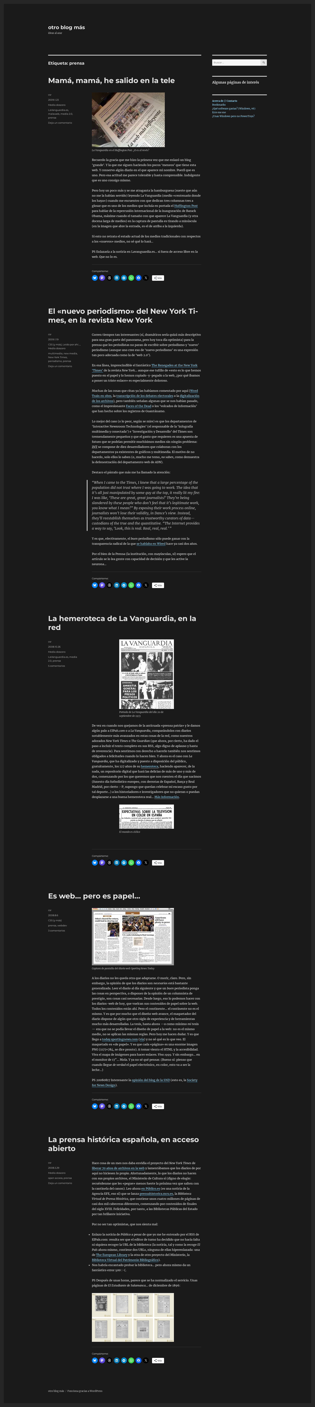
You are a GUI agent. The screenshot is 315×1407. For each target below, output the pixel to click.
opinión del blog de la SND (151, 1080)
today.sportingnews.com (120, 1039)
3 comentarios (56, 930)
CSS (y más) (55, 344)
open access (55, 1178)
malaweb (53, 113)
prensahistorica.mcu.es (156, 1193)
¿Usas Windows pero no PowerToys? (233, 116)
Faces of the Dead (138, 406)
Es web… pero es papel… (94, 895)
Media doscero (56, 104)
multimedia (55, 353)
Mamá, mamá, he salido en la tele (111, 80)
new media (70, 353)
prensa (52, 117)
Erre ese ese (219, 112)
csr (49, 94)
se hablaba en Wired (151, 543)
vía (142, 1039)
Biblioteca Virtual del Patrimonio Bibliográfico (125, 1260)
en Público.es (150, 1188)
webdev (62, 925)
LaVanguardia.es (58, 110)
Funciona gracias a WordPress (84, 1391)
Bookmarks (219, 104)
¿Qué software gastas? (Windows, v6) (233, 108)
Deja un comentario (60, 122)
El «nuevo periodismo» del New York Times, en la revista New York (123, 315)
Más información (166, 797)
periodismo (55, 361)
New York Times (57, 357)
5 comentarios (56, 665)
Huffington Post (186, 206)
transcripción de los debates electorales (144, 396)
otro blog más (66, 27)
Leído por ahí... (71, 344)
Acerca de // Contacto (224, 101)
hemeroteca (149, 766)
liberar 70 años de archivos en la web (118, 1168)
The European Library (111, 1255)
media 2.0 (66, 113)
